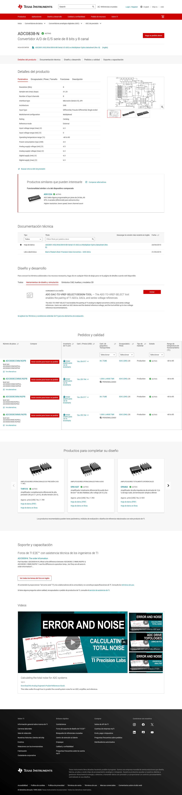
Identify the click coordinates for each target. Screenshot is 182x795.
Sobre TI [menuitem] (115, 17)
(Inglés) (105, 47)
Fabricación (22, 751)
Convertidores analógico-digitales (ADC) (64, 23)
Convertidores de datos (34, 23)
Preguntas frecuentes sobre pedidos (108, 738)
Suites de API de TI (101, 724)
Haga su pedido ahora (153, 36)
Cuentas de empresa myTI (104, 729)
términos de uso (128, 585)
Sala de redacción (24, 733)
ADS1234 (48, 194)
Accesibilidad (23, 785)
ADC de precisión (92, 23)
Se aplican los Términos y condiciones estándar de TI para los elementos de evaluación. (51, 316)
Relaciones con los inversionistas (30, 746)
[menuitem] (162, 17)
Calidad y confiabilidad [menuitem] (76, 17)
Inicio (20, 23)
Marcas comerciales (108, 785)
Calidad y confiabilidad (64, 746)
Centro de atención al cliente (67, 738)
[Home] (35, 7)
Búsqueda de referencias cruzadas (69, 733)
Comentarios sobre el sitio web (130, 785)
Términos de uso (91, 785)
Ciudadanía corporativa (27, 755)
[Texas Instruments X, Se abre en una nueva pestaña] (152, 725)
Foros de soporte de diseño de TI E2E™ (70, 729)
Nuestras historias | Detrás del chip (31, 738)
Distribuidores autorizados (104, 742)
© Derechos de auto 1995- (30, 790)
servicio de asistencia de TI (99, 590)
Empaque (59, 742)
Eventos (21, 742)
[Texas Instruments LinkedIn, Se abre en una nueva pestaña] (134, 733)
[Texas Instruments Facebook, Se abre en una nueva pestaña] (143, 725)
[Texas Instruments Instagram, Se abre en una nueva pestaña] (134, 725)
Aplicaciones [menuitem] (36, 17)
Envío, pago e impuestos (103, 733)
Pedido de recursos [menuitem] (98, 17)
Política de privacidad (56, 785)
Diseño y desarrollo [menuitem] (54, 17)
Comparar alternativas (97, 182)
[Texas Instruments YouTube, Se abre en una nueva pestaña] (152, 733)
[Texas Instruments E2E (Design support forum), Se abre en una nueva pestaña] (143, 733)
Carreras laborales (25, 729)
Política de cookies (38, 785)
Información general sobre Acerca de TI (33, 724)
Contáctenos (61, 724)
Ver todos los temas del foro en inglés (34, 578)
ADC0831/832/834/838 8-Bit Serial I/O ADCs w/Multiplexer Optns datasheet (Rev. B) (67, 47)
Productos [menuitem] (22, 17)
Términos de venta (74, 785)
